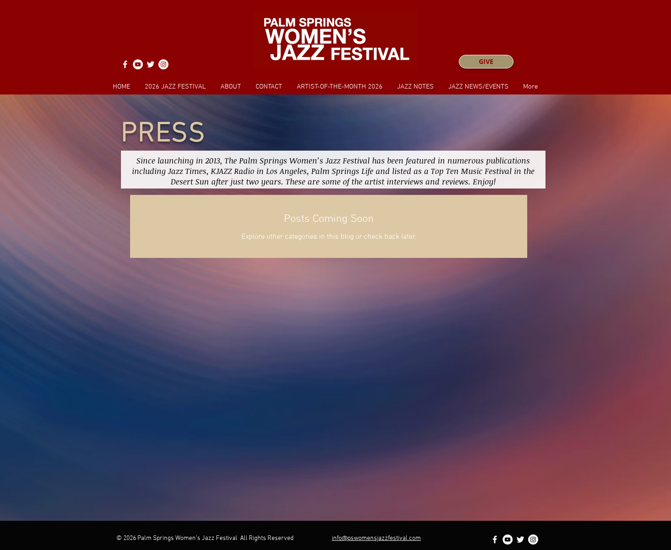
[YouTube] (138, 64)
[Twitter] (151, 64)
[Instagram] (163, 64)
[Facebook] (125, 64)
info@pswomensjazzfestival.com (376, 538)
